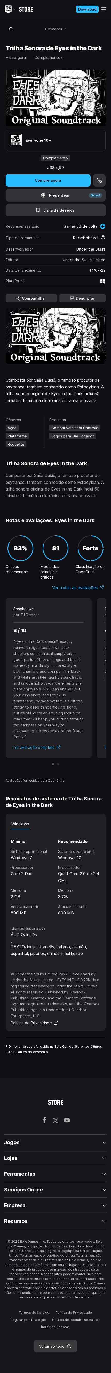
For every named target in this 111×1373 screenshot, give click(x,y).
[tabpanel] (55, 872)
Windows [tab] (20, 823)
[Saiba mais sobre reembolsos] (103, 238)
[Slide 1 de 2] (53, 764)
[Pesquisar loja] (11, 29)
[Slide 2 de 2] (58, 764)
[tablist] (55, 824)
